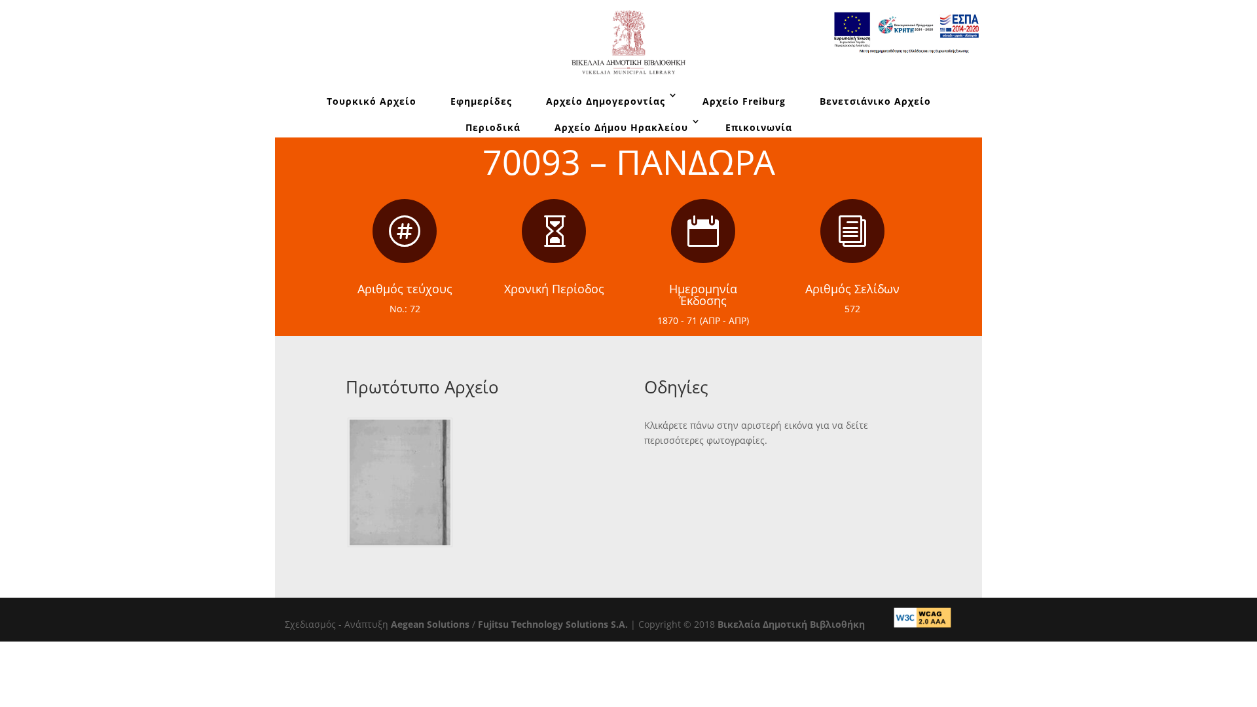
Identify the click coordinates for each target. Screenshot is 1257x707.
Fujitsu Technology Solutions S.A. (553, 624)
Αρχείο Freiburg (744, 101)
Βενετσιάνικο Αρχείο (875, 101)
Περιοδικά (492, 127)
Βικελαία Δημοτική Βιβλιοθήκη (791, 624)
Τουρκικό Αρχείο (371, 101)
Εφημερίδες (481, 101)
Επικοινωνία (758, 127)
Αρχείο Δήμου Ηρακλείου (621, 127)
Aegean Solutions (430, 624)
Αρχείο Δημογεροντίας (605, 101)
